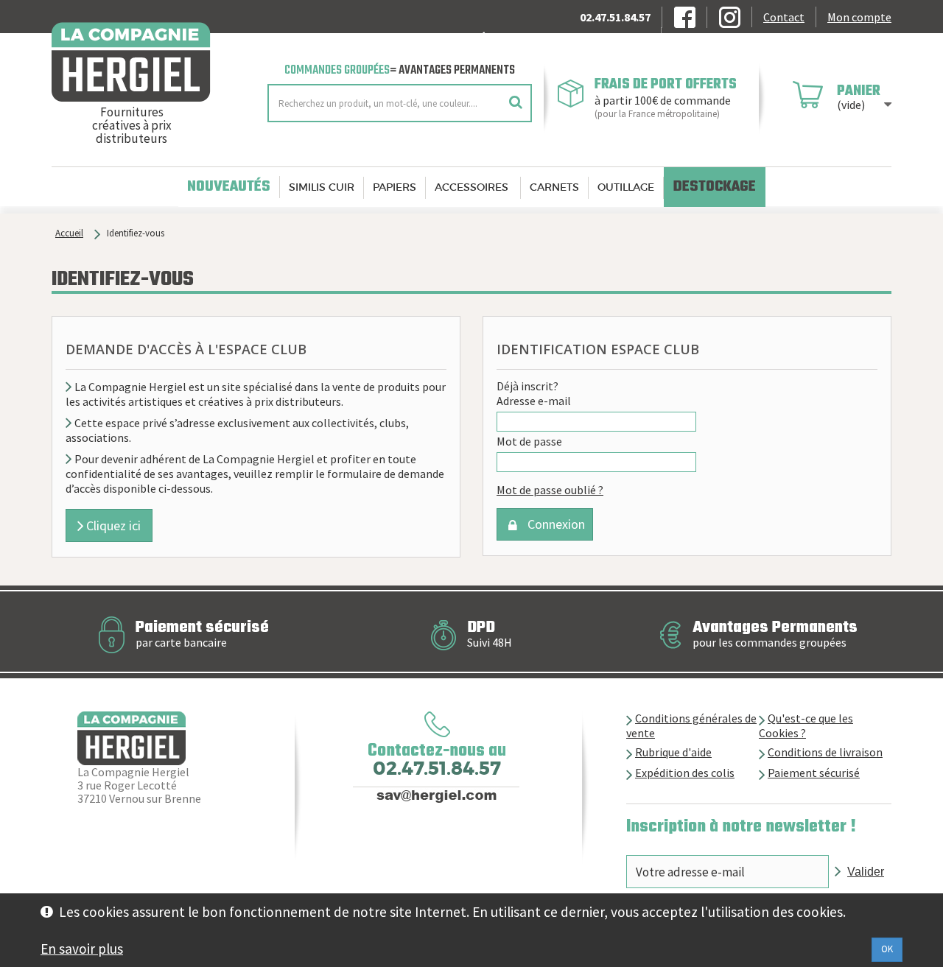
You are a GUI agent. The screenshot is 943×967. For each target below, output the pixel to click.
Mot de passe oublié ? (550, 489)
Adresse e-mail (534, 400)
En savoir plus (82, 948)
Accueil (69, 233)
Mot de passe (529, 441)
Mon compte (859, 17)
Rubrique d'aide (673, 752)
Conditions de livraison (825, 752)
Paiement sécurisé (814, 772)
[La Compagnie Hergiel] (148, 62)
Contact (783, 17)
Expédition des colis (685, 772)
